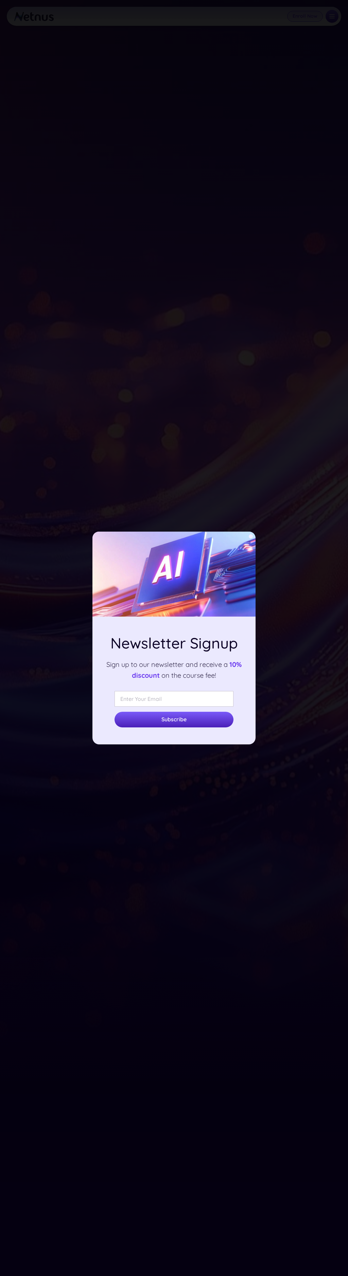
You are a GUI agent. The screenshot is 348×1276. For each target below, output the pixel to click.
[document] (174, 638)
